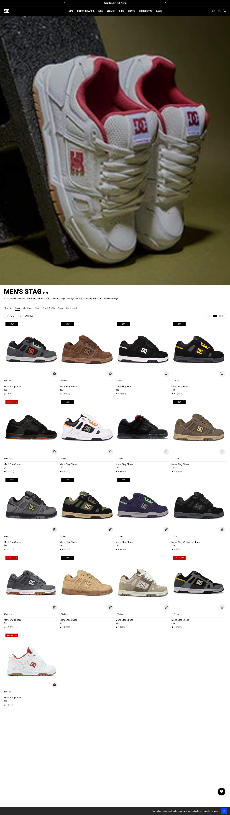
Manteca (27, 308)
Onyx (60, 308)
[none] (31, 377)
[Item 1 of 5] (31, 427)
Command (71, 308)
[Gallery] (31, 349)
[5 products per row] (221, 315)
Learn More (213, 811)
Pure (37, 308)
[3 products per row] (209, 315)
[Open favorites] (221, 791)
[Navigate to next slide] (55, 377)
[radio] (8, 377)
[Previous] (64, 3)
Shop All (8, 308)
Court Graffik (49, 308)
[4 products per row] (215, 315)
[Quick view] (54, 373)
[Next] (166, 3)
